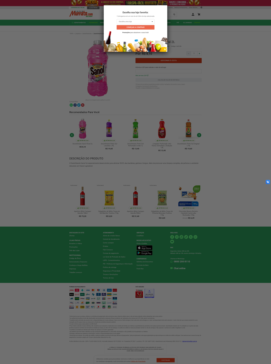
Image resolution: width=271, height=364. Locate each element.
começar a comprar (135, 27)
